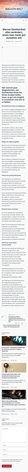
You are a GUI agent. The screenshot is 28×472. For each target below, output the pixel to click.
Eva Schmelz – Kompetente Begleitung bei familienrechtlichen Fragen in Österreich (13, 349)
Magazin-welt (14, 8)
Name (4, 445)
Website (5, 454)
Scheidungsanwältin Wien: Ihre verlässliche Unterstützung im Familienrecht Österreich (11, 376)
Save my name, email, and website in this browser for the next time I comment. (12, 460)
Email (4, 449)
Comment (5, 428)
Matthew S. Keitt (11, 41)
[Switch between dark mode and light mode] (23, 20)
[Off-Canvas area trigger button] (2, 20)
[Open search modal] (25, 20)
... (15, 411)
